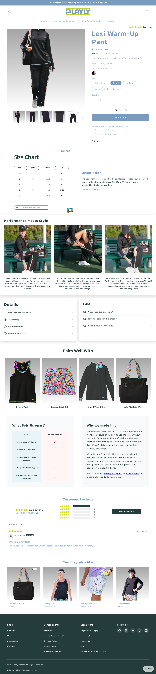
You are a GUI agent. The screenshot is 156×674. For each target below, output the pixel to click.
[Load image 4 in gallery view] (59, 117)
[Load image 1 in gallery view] (19, 117)
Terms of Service (29, 670)
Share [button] (97, 141)
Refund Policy (50, 646)
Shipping (95, 53)
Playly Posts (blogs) (89, 631)
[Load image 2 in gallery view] (32, 117)
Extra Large (113, 89)
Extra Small (102, 83)
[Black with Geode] (94, 73)
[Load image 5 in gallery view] (73, 117)
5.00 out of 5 (36, 510)
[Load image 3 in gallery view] (46, 117)
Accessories (12, 641)
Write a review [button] (126, 511)
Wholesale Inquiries (52, 651)
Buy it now (120, 117)
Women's (11, 631)
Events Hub (85, 636)
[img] (15, 531)
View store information (106, 134)
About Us (48, 631)
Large (97, 89)
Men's (9, 636)
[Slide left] (9, 117)
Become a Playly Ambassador (93, 651)
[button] (10, 12)
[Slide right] (82, 117)
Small (116, 83)
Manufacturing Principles (55, 636)
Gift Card (11, 646)
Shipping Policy (50, 641)
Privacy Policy (13, 670)
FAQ (82, 646)
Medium (129, 83)
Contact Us (85, 641)
